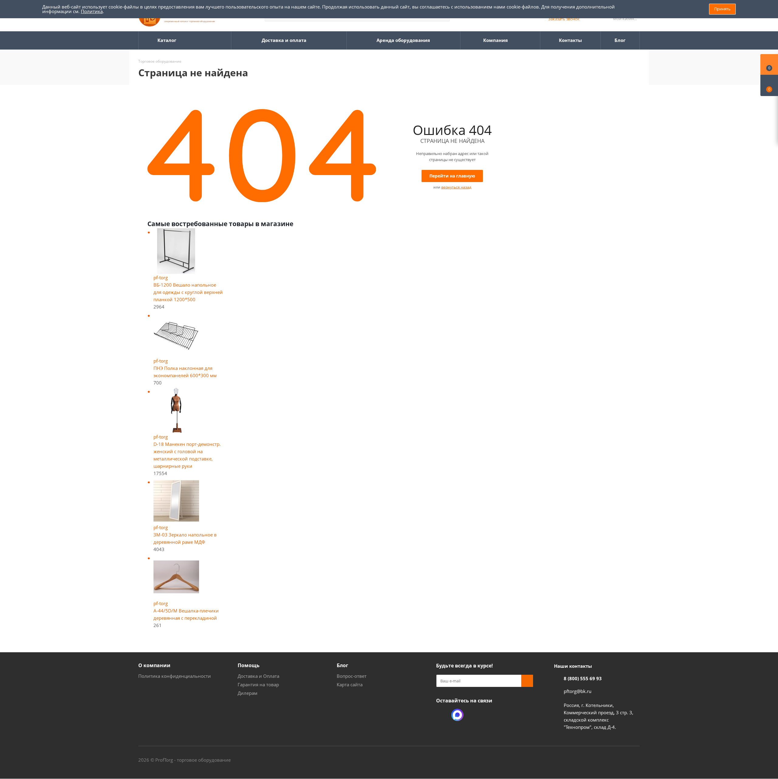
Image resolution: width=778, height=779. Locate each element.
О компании (154, 665)
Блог (342, 665)
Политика (92, 11)
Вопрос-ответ (352, 676)
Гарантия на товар (258, 684)
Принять (722, 9)
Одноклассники (442, 715)
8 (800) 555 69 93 (583, 678)
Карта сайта (350, 684)
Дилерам (247, 693)
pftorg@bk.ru (577, 691)
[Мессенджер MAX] (457, 715)
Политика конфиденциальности (174, 676)
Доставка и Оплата (258, 676)
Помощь (249, 665)
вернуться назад (456, 187)
